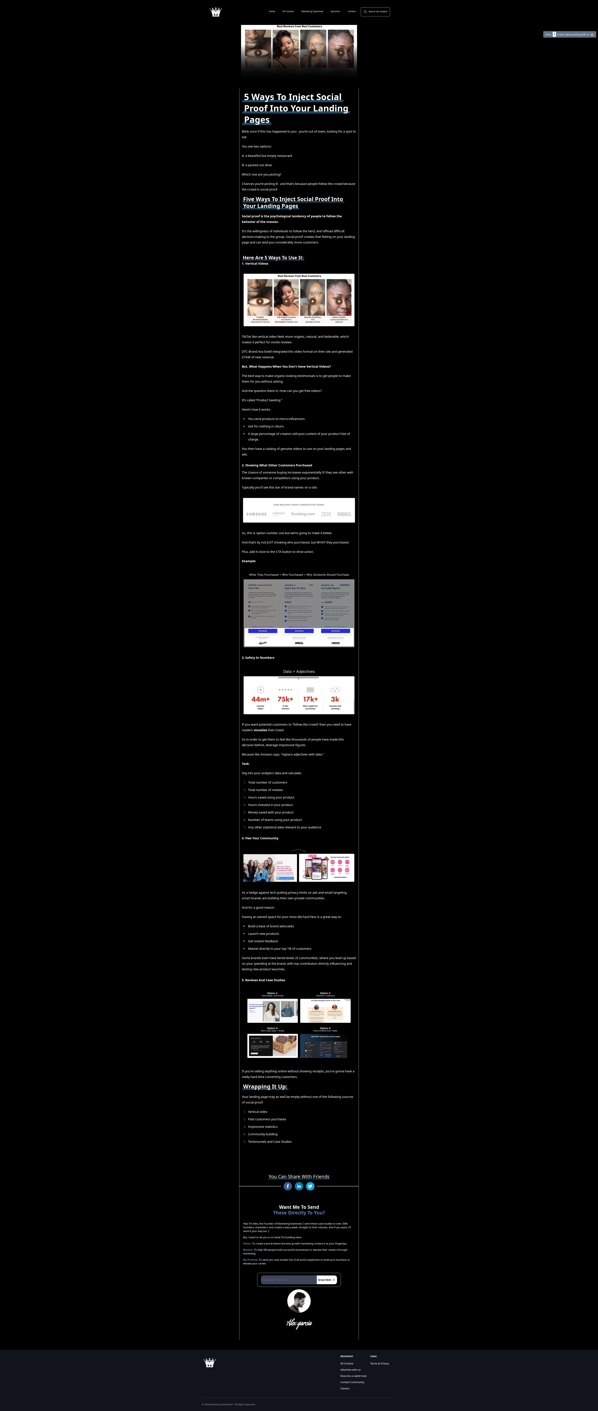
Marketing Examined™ (221, 1404)
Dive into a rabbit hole (353, 1376)
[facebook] (287, 1186)
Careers (352, 11)
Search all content (377, 11)
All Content (288, 11)
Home (272, 11)
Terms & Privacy (379, 1363)
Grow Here (324, 1280)
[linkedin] (299, 1186)
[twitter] (310, 1186)
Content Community (352, 1382)
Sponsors (335, 11)
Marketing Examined (312, 11)
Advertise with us (350, 1369)
